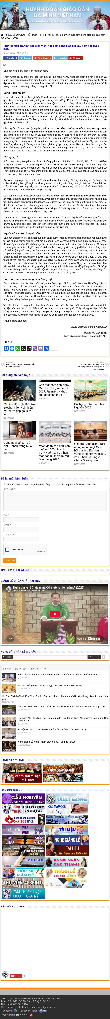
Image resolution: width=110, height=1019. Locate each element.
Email (7, 525)
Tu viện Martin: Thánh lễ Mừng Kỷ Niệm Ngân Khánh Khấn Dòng (52, 729)
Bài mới (7, 668)
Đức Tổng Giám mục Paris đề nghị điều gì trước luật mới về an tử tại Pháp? (58, 674)
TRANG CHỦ (10, 35)
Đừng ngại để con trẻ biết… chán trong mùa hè (17, 446)
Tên (6, 515)
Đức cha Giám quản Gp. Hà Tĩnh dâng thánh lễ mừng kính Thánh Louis (90, 365)
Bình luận (9, 488)
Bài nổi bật (20, 668)
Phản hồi (34, 668)
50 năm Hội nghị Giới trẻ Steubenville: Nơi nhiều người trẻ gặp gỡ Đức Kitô (19, 409)
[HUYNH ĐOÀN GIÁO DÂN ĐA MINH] (55, 15)
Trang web (8, 534)
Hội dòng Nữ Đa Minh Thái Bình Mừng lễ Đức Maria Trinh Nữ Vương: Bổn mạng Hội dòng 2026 (63, 719)
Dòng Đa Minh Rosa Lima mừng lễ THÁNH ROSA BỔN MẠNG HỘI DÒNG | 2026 (61, 706)
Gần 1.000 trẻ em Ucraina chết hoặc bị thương (20, 364)
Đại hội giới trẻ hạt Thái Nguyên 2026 (89, 406)
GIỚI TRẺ (24, 35)
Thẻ (45, 668)
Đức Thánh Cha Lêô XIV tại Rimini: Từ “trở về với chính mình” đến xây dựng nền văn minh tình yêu (55, 697)
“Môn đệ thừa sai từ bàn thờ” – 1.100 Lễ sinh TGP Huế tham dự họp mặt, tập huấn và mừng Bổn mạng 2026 (54, 452)
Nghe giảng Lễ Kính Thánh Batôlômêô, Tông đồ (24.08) (47, 741)
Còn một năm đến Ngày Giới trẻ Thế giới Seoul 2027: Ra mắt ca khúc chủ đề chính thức (54, 389)
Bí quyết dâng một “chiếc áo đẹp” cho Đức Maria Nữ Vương (50, 685)
